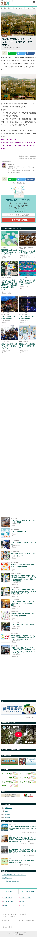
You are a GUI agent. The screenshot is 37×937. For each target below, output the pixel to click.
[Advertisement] (18, 435)
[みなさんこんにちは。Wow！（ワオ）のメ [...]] (27, 238)
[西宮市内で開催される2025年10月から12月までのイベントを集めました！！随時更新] (5, 566)
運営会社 (23, 914)
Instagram (7, 817)
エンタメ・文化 (5, 314)
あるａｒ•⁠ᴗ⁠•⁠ (33, 864)
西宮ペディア (7, 906)
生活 (5, 8)
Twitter (6, 811)
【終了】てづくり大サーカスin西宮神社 (23, 625)
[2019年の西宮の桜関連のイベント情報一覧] (5, 544)
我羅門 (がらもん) (7, 293)
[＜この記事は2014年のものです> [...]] (5, 615)
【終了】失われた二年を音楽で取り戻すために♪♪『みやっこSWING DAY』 (27, 282)
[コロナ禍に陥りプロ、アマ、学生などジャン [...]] (27, 268)
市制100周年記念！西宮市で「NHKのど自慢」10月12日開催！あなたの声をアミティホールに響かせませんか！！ (23, 637)
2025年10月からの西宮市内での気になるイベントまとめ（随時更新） (23, 565)
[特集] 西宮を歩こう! (24, 342)
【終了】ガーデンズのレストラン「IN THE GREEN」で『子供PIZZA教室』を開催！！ (23, 603)
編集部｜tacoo (16, 534)
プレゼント (24, 906)
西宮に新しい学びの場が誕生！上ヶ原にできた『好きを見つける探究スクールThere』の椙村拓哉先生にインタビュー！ (22, 839)
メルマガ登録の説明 (19, 211)
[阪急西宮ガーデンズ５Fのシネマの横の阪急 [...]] (5, 522)
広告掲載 (6, 920)
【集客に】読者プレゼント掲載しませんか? (14, 875)
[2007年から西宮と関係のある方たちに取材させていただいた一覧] (9, 238)
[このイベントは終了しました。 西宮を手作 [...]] (5, 626)
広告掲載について (30, 717)
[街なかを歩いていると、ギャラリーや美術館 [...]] (27, 332)
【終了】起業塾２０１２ (18, 531)
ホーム (10, 891)
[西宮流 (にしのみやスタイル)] (1, 8)
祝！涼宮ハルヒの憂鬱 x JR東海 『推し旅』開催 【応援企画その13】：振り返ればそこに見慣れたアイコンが (23, 591)
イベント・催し (23, 278)
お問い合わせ (7, 927)
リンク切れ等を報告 (19, 183)
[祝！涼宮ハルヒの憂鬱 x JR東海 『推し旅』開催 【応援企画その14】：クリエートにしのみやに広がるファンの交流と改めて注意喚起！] (5, 577)
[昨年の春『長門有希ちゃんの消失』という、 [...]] (5, 555)
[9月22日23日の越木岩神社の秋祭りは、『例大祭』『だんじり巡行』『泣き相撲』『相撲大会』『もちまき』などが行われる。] (9, 332)
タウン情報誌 (29, 247)
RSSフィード (8, 808)
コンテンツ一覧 (29, 891)
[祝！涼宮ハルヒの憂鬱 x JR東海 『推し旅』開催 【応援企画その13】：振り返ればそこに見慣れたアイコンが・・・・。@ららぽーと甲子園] (5, 591)
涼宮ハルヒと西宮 (6, 278)
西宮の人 (3, 247)
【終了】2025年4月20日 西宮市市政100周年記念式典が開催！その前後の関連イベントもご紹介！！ (22, 828)
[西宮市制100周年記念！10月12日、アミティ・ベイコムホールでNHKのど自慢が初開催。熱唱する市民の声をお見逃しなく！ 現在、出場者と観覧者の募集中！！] (5, 637)
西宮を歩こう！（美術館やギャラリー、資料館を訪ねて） (27, 346)
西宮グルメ (12, 858)
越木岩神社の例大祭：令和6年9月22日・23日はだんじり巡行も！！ (9, 346)
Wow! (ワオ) (22, 247)
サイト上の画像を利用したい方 (11, 881)
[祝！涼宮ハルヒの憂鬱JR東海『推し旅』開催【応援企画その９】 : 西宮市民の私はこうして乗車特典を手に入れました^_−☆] (9, 268)
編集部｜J (19, 48)
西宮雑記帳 (22, 248)
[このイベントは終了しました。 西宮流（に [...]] (5, 603)
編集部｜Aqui (6, 257)
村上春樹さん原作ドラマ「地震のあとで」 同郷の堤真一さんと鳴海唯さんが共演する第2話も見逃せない (22, 851)
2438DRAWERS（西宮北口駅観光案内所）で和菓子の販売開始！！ (22, 614)
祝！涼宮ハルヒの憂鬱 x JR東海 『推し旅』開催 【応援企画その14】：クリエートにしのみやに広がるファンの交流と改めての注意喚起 (23, 578)
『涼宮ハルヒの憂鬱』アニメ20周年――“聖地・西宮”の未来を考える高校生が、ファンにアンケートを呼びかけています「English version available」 (23, 650)
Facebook (7, 814)
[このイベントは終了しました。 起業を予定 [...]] (5, 533)
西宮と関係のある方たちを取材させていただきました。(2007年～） (9, 252)
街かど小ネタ (14, 518)
